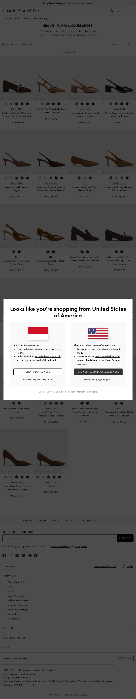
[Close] (128, 303)
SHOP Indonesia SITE (38, 371)
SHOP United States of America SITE (98, 371)
